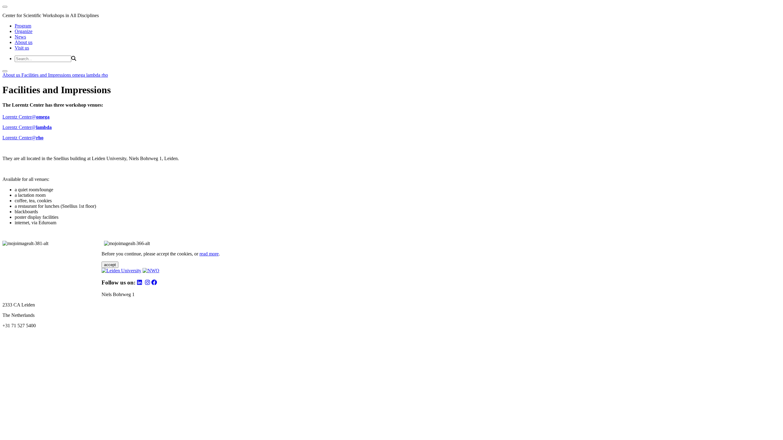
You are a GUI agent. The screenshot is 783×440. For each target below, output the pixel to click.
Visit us (22, 47)
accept (110, 264)
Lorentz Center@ (26, 116)
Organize (23, 31)
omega (79, 75)
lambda (94, 75)
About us (23, 42)
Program (23, 25)
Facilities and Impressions (46, 75)
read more (209, 253)
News (20, 36)
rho (105, 75)
